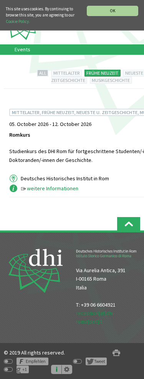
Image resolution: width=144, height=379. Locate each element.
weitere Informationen (52, 188)
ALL (42, 73)
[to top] (128, 223)
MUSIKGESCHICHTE (111, 80)
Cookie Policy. (18, 21)
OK (112, 10)
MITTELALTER (66, 73)
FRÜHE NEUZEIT (102, 73)
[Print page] (116, 352)
